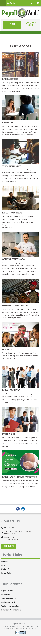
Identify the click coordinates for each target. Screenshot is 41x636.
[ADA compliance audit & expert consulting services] (20, 632)
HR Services (7, 122)
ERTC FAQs (7, 349)
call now (31, 3)
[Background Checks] (20, 198)
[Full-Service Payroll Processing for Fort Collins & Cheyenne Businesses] (20, 64)
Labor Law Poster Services (15, 305)
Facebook (18, 509)
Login (12, 25)
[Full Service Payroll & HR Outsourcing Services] (20, 13)
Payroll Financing (11, 390)
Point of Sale (8, 434)
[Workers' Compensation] (20, 244)
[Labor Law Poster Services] (20, 291)
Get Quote (9, 546)
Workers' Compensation (14, 259)
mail (38, 3)
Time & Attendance (11, 166)
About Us (4, 561)
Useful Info (5, 569)
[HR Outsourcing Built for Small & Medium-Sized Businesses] (20, 107)
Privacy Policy (6, 573)
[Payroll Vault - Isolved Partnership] (20, 462)
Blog (3, 565)
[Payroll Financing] (20, 375)
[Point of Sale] (20, 419)
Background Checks (12, 212)
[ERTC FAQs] (20, 334)
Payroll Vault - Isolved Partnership (19, 477)
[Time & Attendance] (20, 151)
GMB (23, 509)
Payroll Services (10, 79)
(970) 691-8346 (31, 23)
